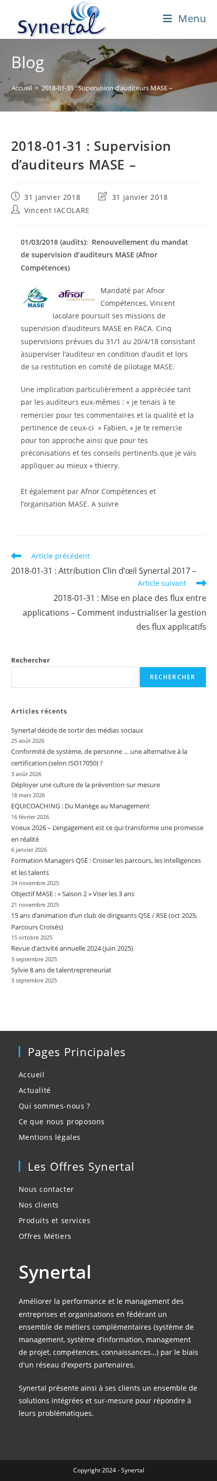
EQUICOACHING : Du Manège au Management (80, 805)
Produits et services (55, 1220)
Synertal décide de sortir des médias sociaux (77, 730)
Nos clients (39, 1205)
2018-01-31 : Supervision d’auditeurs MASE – (107, 87)
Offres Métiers (45, 1236)
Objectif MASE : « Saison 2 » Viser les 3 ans (72, 893)
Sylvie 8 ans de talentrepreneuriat (61, 969)
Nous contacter (46, 1189)
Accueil (32, 1074)
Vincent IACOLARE (57, 210)
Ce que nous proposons (62, 1121)
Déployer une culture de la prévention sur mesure (85, 784)
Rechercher (30, 660)
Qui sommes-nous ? (54, 1106)
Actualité (35, 1090)
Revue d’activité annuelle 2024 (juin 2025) (72, 948)
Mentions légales (50, 1137)
